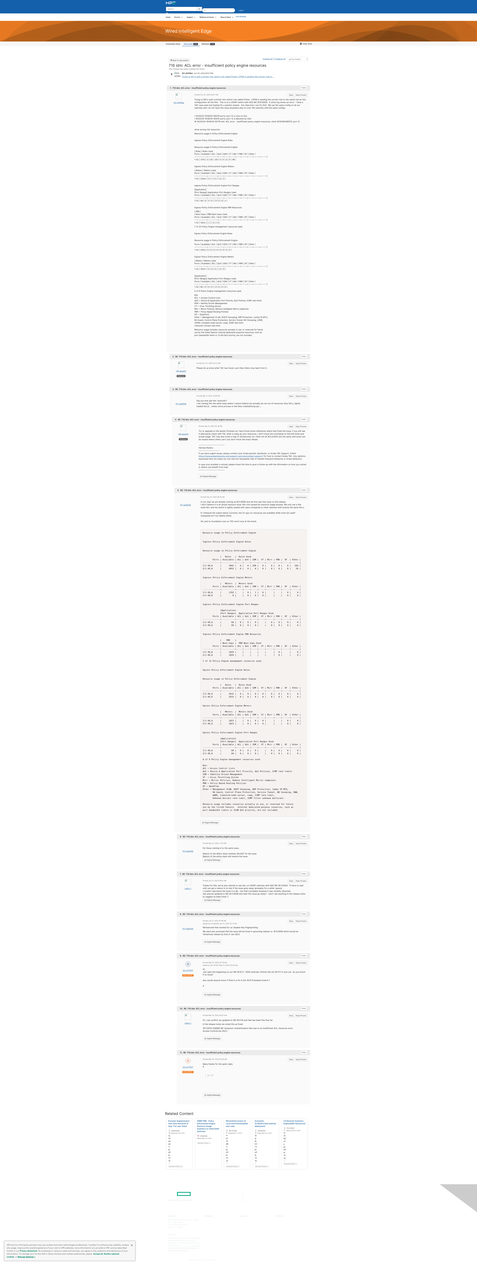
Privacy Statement (28, 1251)
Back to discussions (180, 60)
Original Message (209, 476)
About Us (207, 1220)
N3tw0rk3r (261, 1130)
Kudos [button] (304, 88)
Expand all (268, 59)
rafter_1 (188, 888)
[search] (199, 9)
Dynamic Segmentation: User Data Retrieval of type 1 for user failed (179, 1123)
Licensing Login (245, 1234)
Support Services (246, 1220)
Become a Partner (282, 1223)
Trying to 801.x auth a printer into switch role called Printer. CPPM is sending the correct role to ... (228, 76)
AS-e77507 (188, 970)
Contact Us (208, 1227)
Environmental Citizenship (214, 1231)
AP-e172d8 (233, 1130)
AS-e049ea (179, 102)
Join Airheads (241, 17)
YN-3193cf (290, 1128)
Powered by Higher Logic (274, 1260)
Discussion (190, 44)
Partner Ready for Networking (287, 1227)
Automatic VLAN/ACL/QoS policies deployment (265, 1123)
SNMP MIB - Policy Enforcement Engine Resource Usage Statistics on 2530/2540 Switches (208, 1126)
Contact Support (246, 1223)
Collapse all (280, 59)
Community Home (173, 44)
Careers (207, 1223)
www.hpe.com (185, 1245)
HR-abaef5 (181, 371)
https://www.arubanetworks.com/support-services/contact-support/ (231, 456)
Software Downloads (247, 1231)
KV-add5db (181, 404)
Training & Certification (248, 1227)
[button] (132, 1245)
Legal (206, 1242)
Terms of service (210, 1238)
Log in (241, 10)
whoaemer (203, 1136)
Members (208, 44)
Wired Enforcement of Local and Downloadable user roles (237, 1123)
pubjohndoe (175, 1130)
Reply (291, 95)
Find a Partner (281, 1220)
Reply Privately (301, 95)
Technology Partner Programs (287, 1231)
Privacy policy (209, 1234)
